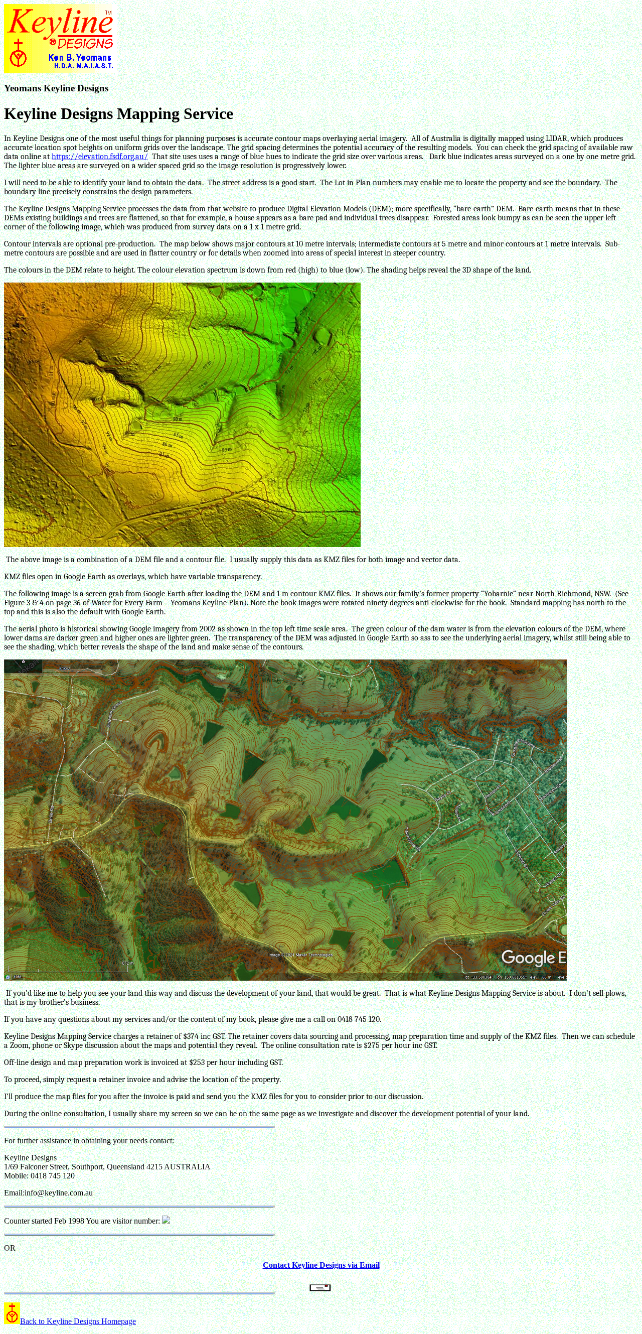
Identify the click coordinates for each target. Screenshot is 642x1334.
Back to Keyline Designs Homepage (78, 1321)
